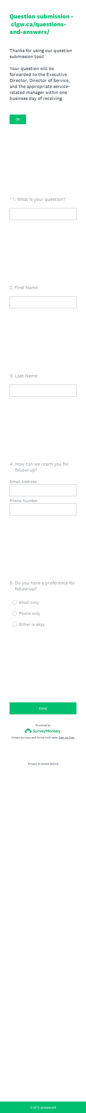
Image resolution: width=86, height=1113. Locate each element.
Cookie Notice (49, 764)
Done (43, 708)
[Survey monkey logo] (43, 730)
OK (18, 119)
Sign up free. (67, 737)
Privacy (32, 764)
